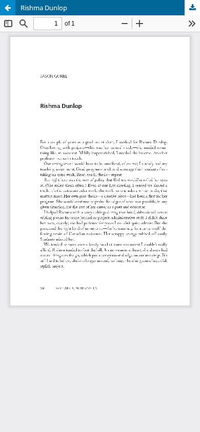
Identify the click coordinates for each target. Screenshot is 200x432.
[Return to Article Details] (7, 7)
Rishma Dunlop (44, 7)
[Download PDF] (192, 7)
